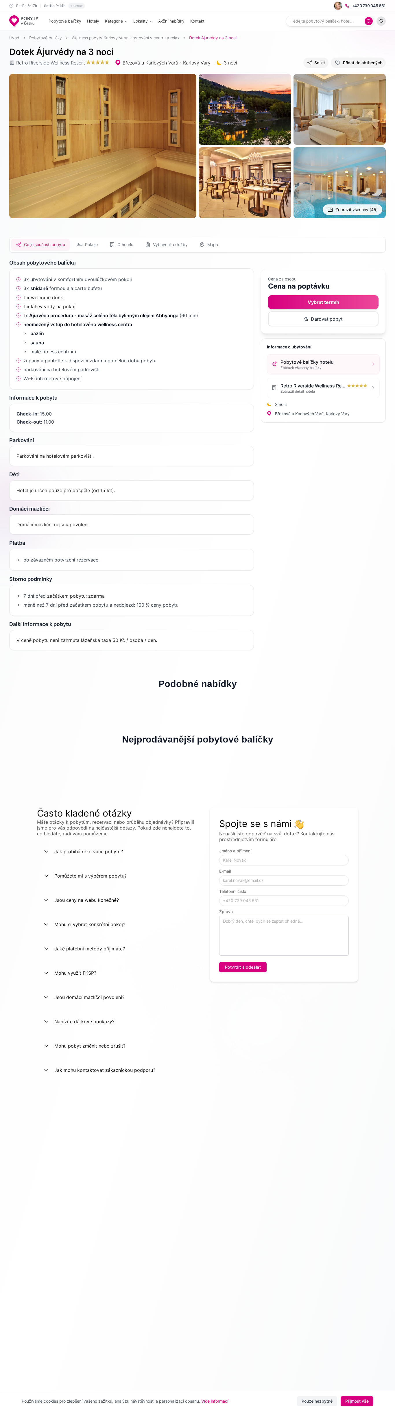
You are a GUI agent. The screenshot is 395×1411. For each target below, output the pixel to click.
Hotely (93, 21)
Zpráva (226, 911)
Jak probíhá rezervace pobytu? (88, 851)
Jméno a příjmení (235, 850)
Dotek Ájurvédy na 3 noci (213, 37)
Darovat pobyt (327, 319)
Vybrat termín (323, 302)
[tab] (40, 244)
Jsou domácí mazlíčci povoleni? (89, 997)
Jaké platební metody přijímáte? (89, 949)
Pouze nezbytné (317, 1401)
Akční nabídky (171, 21)
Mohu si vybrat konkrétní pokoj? (89, 924)
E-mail (225, 871)
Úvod (14, 37)
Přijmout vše (357, 1401)
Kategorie (114, 21)
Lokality (140, 21)
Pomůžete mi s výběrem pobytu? (90, 876)
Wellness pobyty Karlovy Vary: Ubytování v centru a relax (125, 37)
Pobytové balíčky (65, 21)
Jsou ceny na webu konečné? (86, 900)
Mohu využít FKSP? (75, 973)
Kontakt (197, 21)
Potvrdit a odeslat (243, 967)
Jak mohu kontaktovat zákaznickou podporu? (104, 1070)
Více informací (214, 1401)
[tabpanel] (131, 453)
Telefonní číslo (232, 891)
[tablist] (197, 245)
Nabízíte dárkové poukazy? (84, 1021)
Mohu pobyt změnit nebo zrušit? (89, 1046)
